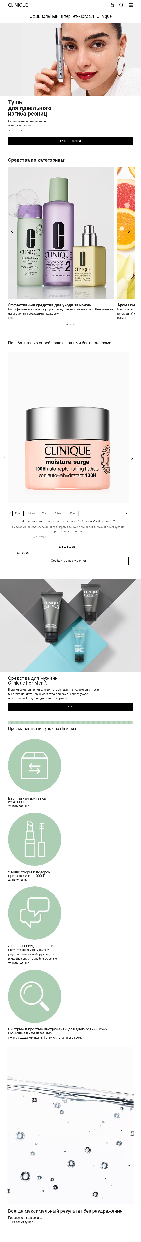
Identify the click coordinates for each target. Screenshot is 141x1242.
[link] (68, 427)
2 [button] (71, 325)
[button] (113, 5)
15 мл (18, 513)
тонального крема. (70, 1037)
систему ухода (18, 1037)
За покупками (18, 879)
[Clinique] (18, 5)
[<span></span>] (131, 5)
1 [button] (67, 325)
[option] (60, 244)
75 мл (58, 513)
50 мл (45, 513)
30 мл (31, 513)
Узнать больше (18, 806)
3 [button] (74, 325)
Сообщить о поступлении (68, 560)
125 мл (72, 513)
